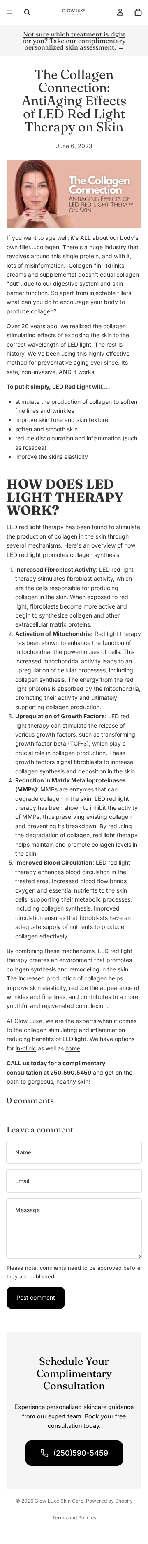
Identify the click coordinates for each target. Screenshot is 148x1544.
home (72, 1048)
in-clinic (26, 1048)
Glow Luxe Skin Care (59, 1501)
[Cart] (138, 12)
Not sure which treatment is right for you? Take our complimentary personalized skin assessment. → (74, 40)
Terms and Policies (74, 1518)
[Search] (27, 12)
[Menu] (9, 12)
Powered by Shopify (109, 1501)
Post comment (35, 1297)
